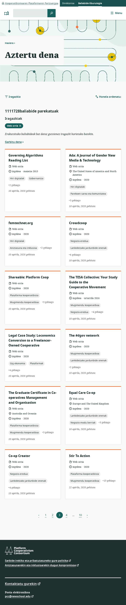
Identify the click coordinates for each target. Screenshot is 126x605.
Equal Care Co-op (82, 392)
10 (80, 515)
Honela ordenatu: (109, 97)
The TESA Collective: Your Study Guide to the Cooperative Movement (93, 282)
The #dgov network (84, 335)
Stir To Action (79, 456)
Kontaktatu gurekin (21, 584)
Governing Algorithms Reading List (26, 158)
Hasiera (9, 43)
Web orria (15, 126)
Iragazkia (14, 97)
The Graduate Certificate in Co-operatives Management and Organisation (32, 397)
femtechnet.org (21, 223)
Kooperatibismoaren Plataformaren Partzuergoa (31, 3)
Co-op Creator (19, 456)
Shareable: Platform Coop (29, 277)
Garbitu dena (13, 141)
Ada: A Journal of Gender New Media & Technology (92, 158)
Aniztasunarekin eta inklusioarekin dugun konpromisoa (40, 565)
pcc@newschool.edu (18, 596)
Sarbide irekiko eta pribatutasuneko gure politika (36, 560)
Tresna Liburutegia (12, 10)
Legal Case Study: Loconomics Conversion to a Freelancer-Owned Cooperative (32, 340)
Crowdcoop (78, 223)
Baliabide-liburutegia (90, 3)
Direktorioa (68, 3)
